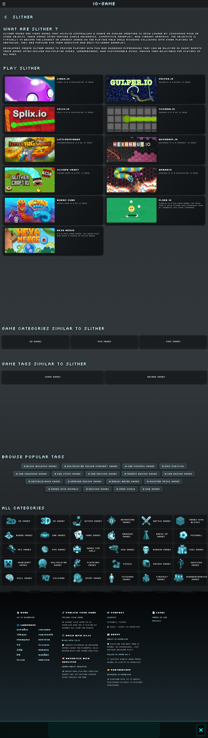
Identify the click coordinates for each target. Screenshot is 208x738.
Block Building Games (40, 466)
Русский (21, 660)
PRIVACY (156, 621)
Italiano (45, 630)
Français (23, 640)
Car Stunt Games (67, 473)
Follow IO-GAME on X (118, 654)
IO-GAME (104, 3)
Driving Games (97, 489)
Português (46, 635)
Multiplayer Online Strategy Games (91, 466)
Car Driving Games (102, 473)
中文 (19, 645)
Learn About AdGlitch (74, 666)
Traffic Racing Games (140, 473)
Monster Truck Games (163, 481)
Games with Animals (63, 489)
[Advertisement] (104, 730)
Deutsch (44, 640)
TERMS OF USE (159, 617)
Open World (125, 489)
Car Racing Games (178, 473)
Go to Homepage (25, 617)
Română (44, 655)
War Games (151, 489)
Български (44, 645)
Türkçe (22, 635)
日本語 (20, 650)
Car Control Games (140, 466)
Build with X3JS (71, 640)
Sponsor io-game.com (119, 674)
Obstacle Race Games (44, 481)
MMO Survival (173, 466)
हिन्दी (18, 655)
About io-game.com (117, 639)
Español (22, 630)
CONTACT (111, 617)
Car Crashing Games (31, 473)
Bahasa (44, 650)
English (44, 660)
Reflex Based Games (124, 481)
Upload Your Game (72, 617)
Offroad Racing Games (85, 481)
